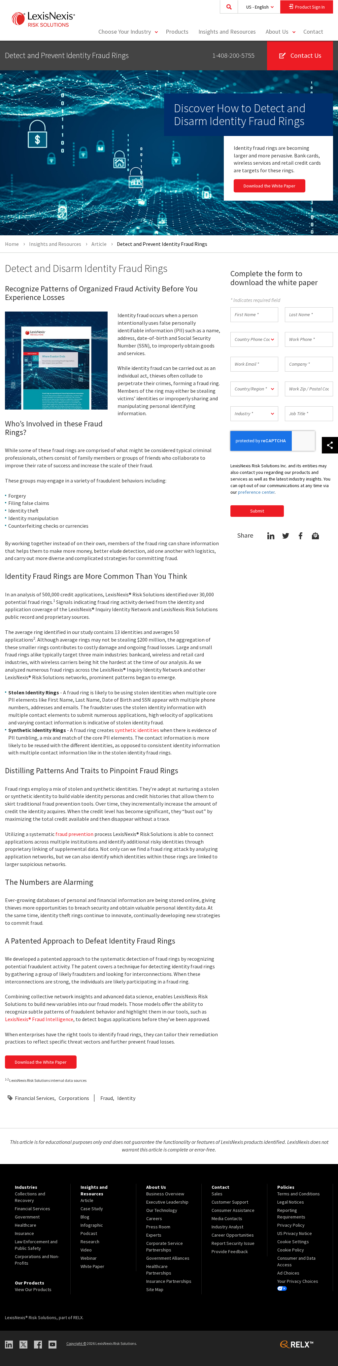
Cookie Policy (290, 1250)
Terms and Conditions (298, 1194)
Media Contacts (227, 1218)
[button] (254, 339)
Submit (257, 511)
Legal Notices (290, 1202)
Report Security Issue (233, 1243)
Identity (126, 1098)
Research (90, 1242)
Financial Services (34, 1098)
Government (27, 1217)
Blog (85, 1217)
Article (87, 1200)
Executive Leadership (167, 1202)
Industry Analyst (227, 1227)
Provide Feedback (230, 1251)
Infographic (92, 1225)
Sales (217, 1194)
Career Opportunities (233, 1235)
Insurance (24, 1233)
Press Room (158, 1227)
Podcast (89, 1233)
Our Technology (161, 1210)
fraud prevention (74, 834)
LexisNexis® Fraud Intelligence (39, 1019)
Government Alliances (167, 1258)
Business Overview (165, 1194)
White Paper (92, 1266)
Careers (154, 1218)
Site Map (154, 1289)
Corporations (74, 1098)
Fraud (106, 1098)
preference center (256, 492)
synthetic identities (137, 730)
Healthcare (25, 1225)
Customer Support (230, 1202)
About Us (277, 31)
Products (177, 31)
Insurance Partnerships (168, 1281)
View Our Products (33, 1289)
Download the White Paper (269, 186)
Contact (313, 31)
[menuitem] (177, 31)
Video (86, 1250)
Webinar (89, 1258)
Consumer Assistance (233, 1210)
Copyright (76, 1343)
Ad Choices (288, 1273)
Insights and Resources (227, 31)
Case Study (92, 1209)
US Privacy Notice (294, 1233)
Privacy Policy (291, 1225)
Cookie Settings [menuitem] (293, 1242)
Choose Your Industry (124, 31)
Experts (153, 1235)
